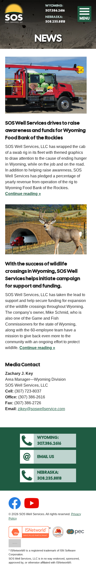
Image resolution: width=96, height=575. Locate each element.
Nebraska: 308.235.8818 (41, 475)
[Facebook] (15, 503)
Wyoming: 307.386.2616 (40, 440)
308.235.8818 (55, 19)
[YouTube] (31, 503)
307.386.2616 (55, 8)
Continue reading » (23, 194)
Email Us (45, 456)
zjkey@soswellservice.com (41, 409)
